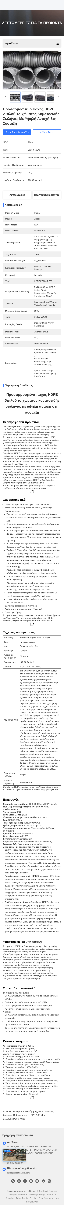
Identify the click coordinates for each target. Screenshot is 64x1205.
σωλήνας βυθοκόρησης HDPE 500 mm (24, 1115)
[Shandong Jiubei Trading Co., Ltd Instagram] (31, 1182)
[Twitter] (19, 1182)
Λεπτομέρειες (17, 195)
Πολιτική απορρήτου (16, 1191)
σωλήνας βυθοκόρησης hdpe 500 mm (33, 1111)
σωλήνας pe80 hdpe (14, 1118)
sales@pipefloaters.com (18, 1173)
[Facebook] (25, 1182)
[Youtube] (37, 1182)
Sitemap (32, 1191)
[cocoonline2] (49, 1182)
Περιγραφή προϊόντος (46, 195)
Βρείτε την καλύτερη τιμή (17, 132)
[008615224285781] (43, 1182)
